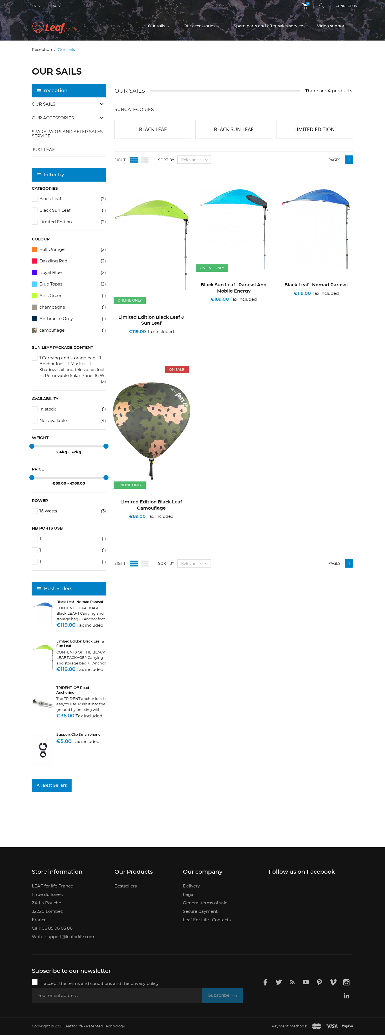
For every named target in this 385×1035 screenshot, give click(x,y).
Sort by (166, 159)
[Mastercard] (316, 1026)
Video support (331, 26)
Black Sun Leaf (72, 210)
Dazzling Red (72, 261)
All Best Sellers (52, 786)
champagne (72, 307)
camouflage (72, 330)
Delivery (191, 886)
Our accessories (199, 26)
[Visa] (332, 1026)
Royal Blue (72, 273)
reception (56, 90)
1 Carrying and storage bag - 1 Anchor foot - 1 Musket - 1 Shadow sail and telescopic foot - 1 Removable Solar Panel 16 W (72, 367)
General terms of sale (205, 903)
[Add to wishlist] (143, 339)
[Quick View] (161, 339)
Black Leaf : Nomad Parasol (79, 602)
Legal (188, 895)
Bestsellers (125, 886)
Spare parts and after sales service (268, 26)
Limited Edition (72, 222)
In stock (72, 409)
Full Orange (72, 249)
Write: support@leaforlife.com (63, 937)
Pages (334, 159)
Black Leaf (72, 199)
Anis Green (72, 296)
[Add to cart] (127, 339)
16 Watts (72, 511)
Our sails (157, 26)
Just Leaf (43, 150)
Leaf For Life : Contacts (207, 920)
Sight (120, 159)
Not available (72, 421)
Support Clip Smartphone (78, 734)
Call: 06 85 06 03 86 (52, 928)
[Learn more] (177, 339)
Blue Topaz (72, 284)
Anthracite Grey (72, 319)
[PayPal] (347, 1026)
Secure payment (200, 911)
